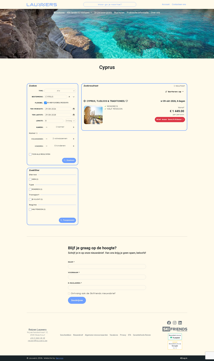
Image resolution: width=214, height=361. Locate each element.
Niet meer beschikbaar (169, 119)
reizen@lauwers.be (37, 341)
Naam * (71, 262)
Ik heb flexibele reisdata (57, 103)
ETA (129, 335)
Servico (59, 358)
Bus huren (119, 12)
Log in (184, 358)
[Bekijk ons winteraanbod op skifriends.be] (174, 329)
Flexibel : (39, 103)
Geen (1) (35, 179)
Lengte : (40, 121)
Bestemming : (38, 97)
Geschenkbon (65, 335)
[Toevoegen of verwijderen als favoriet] (127, 101)
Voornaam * (74, 272)
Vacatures (114, 335)
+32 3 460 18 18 (37, 338)
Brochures (59, 12)
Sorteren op (174, 92)
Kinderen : (39, 146)
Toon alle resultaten (41, 154)
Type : (41, 91)
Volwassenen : (37, 139)
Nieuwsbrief (78, 335)
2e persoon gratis (103, 12)
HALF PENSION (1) (38, 209)
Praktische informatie (138, 12)
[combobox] (109, 4)
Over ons (155, 12)
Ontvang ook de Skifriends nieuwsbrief (93, 293)
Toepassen (68, 220)
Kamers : (40, 127)
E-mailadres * (75, 283)
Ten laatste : (38, 115)
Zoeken (70, 160)
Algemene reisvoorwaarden (96, 335)
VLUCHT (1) (38, 199)
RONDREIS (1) (37, 189)
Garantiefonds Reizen (142, 335)
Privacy (123, 335)
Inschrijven (77, 300)
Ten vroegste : (37, 109)
